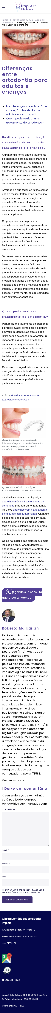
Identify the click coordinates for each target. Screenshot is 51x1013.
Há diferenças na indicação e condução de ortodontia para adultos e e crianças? (26, 110)
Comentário (8, 809)
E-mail (6, 863)
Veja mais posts (13, 780)
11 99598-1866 (11, 980)
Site (4, 877)
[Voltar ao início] (25, 7)
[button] (3, 7)
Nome (5, 850)
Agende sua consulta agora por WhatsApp (22, 595)
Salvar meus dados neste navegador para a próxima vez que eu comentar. (23, 891)
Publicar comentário (17, 900)
